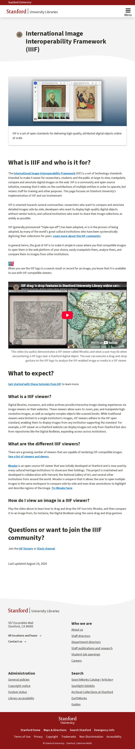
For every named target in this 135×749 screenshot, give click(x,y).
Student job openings (85, 654)
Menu (128, 15)
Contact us (15, 641)
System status (17, 692)
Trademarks (68, 737)
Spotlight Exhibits (83, 686)
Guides (76, 704)
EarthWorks (79, 698)
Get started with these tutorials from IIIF (34, 384)
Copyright (52, 737)
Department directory (86, 642)
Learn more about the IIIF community (77, 236)
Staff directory (80, 636)
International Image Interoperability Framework (44, 173)
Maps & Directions (55, 730)
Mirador (13, 466)
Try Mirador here (62, 488)
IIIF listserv (26, 549)
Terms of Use (22, 737)
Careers (76, 661)
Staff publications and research (92, 648)
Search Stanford (80, 730)
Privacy (38, 737)
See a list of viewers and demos (28, 457)
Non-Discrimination (91, 737)
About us (77, 630)
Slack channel (46, 549)
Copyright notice (19, 686)
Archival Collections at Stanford (92, 692)
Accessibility (114, 737)
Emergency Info (104, 730)
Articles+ (107, 680)
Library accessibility (21, 698)
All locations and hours (22, 636)
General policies (18, 680)
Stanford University (20, 2)
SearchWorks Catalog (85, 680)
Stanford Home (30, 730)
